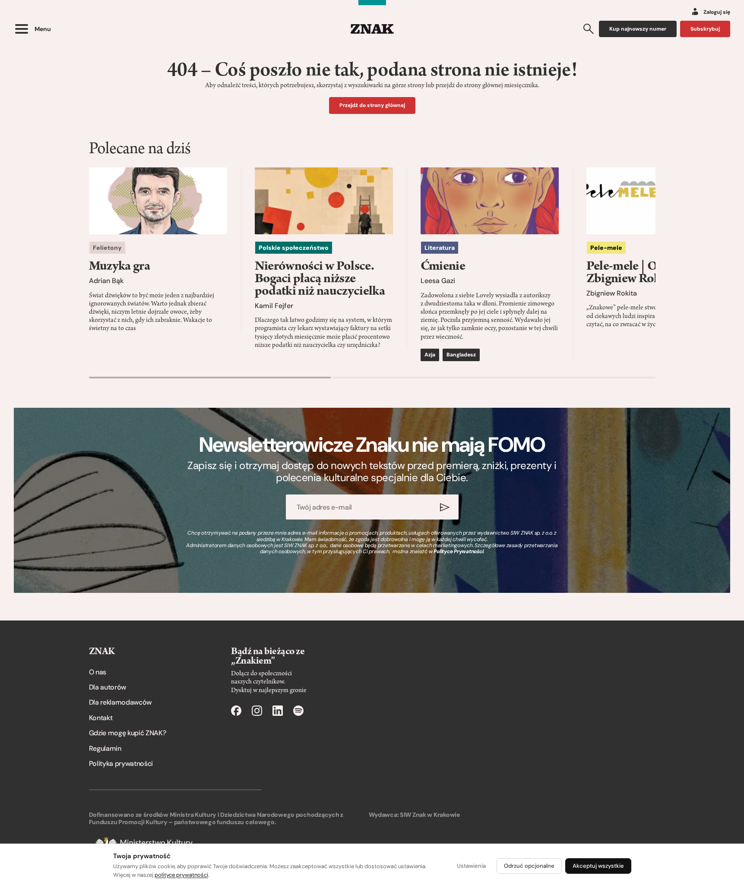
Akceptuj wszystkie (598, 865)
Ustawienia (471, 865)
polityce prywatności (181, 875)
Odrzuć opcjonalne (529, 865)
